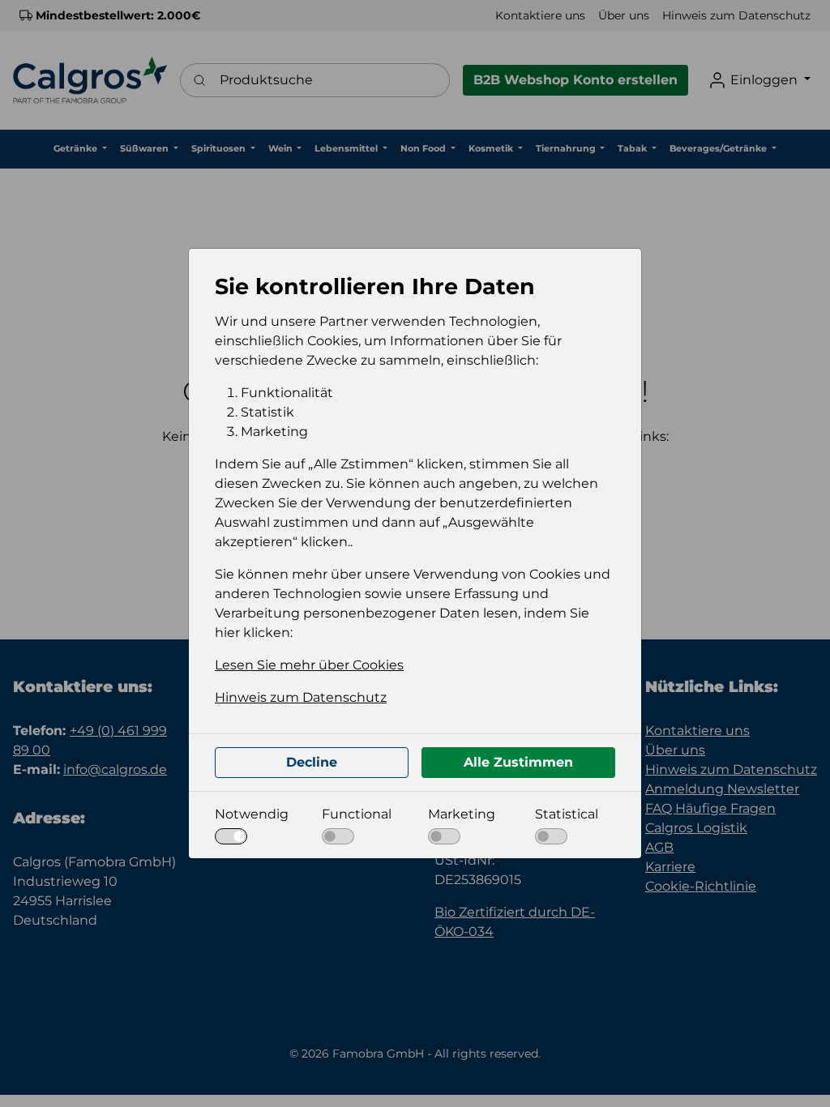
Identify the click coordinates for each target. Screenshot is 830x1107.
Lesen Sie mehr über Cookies (309, 665)
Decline (311, 762)
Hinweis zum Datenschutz (301, 697)
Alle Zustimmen (518, 762)
